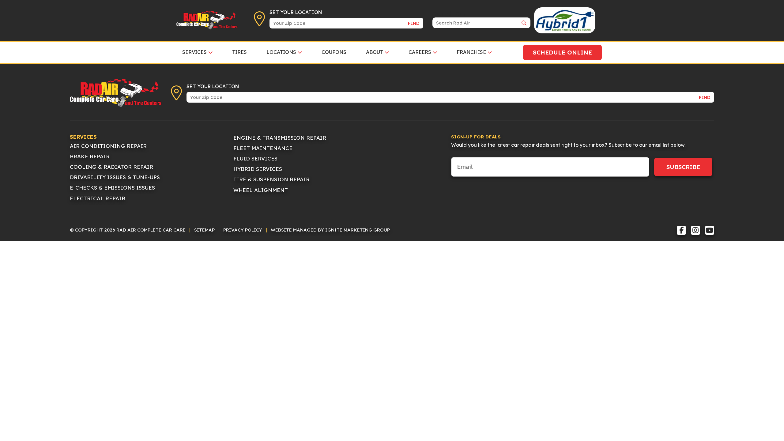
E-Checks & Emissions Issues (112, 187)
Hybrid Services (257, 169)
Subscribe (683, 167)
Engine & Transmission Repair (279, 137)
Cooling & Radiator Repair (111, 167)
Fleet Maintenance (262, 148)
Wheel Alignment (260, 190)
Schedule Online (562, 52)
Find (414, 23)
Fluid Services (255, 158)
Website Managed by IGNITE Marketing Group (330, 230)
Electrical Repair (97, 198)
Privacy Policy (242, 230)
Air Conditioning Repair (108, 146)
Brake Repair (90, 156)
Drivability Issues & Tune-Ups (115, 177)
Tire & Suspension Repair (271, 179)
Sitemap (204, 230)
